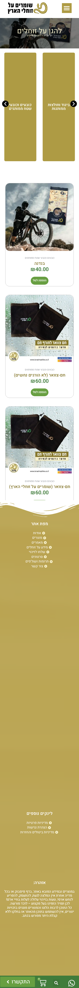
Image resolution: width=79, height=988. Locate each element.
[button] (67, 8)
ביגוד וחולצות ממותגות (59, 107)
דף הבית (48, 35)
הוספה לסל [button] (39, 280)
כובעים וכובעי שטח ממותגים (20, 107)
